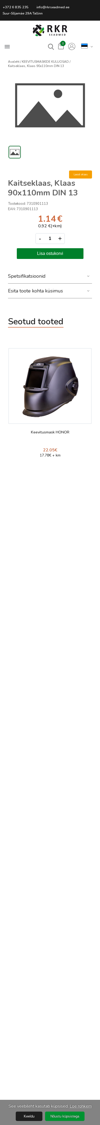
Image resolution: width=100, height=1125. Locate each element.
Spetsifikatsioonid (27, 276)
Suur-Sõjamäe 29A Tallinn (23, 13)
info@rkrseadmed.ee (53, 7)
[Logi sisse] (71, 46)
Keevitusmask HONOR (50, 432)
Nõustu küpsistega (64, 1116)
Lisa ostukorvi (50, 253)
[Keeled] (84, 46)
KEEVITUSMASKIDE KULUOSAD (45, 62)
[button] (50, 30)
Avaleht (13, 62)
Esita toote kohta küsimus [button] (35, 291)
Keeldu (29, 1116)
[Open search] (51, 47)
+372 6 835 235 (16, 7)
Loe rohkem (81, 1106)
